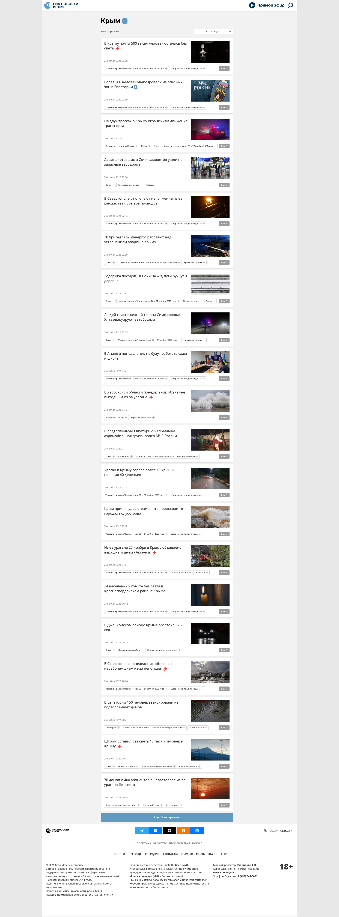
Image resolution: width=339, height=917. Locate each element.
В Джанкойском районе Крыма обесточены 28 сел (144, 627)
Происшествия (191, 301)
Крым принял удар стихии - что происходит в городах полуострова (143, 511)
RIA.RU (212, 855)
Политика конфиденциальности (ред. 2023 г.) (74, 891)
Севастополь (172, 805)
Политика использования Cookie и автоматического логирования (78, 886)
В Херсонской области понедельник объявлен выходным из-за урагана (144, 395)
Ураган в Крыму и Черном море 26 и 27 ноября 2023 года (134, 68)
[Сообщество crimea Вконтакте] (155, 830)
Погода (150, 185)
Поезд (209, 301)
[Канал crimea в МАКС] (197, 830)
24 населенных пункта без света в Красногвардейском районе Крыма (134, 588)
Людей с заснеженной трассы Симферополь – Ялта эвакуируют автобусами (144, 317)
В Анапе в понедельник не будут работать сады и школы (145, 356)
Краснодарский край (128, 185)
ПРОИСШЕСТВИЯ (179, 844)
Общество (200, 572)
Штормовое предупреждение (186, 68)
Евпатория (123, 456)
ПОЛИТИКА (144, 844)
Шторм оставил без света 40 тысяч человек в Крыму (143, 744)
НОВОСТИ (118, 855)
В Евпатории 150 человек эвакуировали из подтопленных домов (141, 705)
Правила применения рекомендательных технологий (79, 895)
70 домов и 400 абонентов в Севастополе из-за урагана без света (144, 782)
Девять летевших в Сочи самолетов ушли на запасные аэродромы (143, 162)
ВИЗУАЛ (197, 844)
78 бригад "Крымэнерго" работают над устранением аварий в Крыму (137, 239)
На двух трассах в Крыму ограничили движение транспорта (146, 123)
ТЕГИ (224, 855)
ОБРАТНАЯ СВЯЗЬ (193, 855)
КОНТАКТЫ (170, 855)
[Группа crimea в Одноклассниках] (183, 830)
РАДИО (154, 855)
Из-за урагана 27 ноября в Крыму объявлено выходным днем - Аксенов (143, 550)
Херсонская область (141, 417)
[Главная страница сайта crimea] (61, 5)
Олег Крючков (196, 727)
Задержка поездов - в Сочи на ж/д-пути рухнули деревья (145, 278)
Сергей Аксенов (179, 572)
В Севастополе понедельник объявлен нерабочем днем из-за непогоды (138, 666)
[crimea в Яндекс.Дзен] (169, 830)
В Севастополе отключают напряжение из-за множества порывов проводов (143, 201)
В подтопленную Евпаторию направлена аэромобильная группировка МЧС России (140, 433)
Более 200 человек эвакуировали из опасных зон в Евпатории (143, 84)
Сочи (108, 185)
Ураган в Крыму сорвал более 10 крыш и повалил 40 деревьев (139, 472)
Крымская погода (193, 262)
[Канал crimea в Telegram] (142, 830)
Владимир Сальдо (114, 417)
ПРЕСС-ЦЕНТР (138, 855)
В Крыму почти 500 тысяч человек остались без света (145, 46)
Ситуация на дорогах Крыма (119, 146)
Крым (110, 21)
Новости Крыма (126, 766)
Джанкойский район (129, 650)
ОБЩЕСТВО (160, 844)
